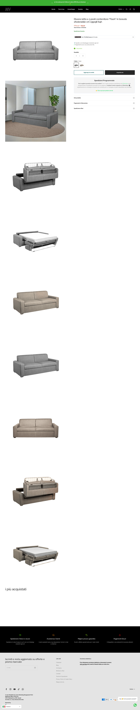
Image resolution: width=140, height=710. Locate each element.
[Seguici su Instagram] (10, 689)
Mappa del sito (60, 682)
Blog (87, 9)
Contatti (58, 673)
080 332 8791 (83, 664)
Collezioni (58, 662)
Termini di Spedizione (61, 676)
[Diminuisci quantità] (76, 56)
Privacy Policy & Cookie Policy (64, 679)
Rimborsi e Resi (60, 670)
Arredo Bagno (71, 9)
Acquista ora (120, 72)
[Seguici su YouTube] (14, 689)
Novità (53, 9)
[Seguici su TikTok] (19, 689)
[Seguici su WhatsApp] (23, 689)
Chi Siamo (58, 668)
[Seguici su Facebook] (6, 689)
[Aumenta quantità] (83, 56)
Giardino (80, 9)
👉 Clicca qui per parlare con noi (104, 90)
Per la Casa (61, 9)
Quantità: (76, 52)
